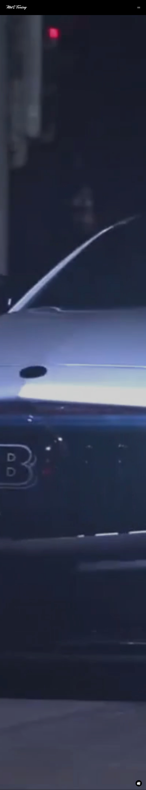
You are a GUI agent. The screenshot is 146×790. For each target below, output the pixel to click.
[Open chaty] (139, 783)
